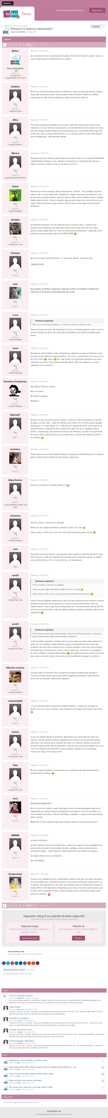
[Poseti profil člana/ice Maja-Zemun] (15, 489)
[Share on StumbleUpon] (33, 963)
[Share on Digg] (21, 963)
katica (15, 186)
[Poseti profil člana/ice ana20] (15, 584)
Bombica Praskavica (15, 381)
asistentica (34, 264)
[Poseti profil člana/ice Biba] (15, 129)
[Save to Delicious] (25, 963)
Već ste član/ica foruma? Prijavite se (70, 10)
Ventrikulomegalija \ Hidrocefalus (21, 1041)
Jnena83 (19, 1020)
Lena (15, 315)
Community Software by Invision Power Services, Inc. (54, 1114)
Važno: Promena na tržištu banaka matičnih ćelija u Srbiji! (31, 1073)
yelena (15, 732)
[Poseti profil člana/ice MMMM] (15, 844)
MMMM (15, 835)
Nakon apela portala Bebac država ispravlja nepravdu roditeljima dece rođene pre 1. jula (42, 1067)
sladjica (15, 86)
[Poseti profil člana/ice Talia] (15, 774)
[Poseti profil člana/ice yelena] (15, 741)
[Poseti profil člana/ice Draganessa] (15, 883)
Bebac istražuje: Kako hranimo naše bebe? (25, 1080)
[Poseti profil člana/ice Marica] (15, 162)
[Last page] (35, 45)
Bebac (23, 31)
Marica (15, 153)
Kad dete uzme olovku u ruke (20, 1029)
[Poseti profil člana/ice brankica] (15, 458)
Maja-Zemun (15, 480)
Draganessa (15, 874)
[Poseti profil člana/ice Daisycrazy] (6, 1008)
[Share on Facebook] (4, 963)
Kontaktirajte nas (54, 1111)
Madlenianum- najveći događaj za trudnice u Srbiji (28, 1060)
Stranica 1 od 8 (45, 45)
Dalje (29, 45)
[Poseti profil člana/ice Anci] (15, 807)
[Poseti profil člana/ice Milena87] (15, 424)
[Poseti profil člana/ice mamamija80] (15, 710)
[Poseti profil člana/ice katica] (15, 195)
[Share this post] (104, 50)
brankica (15, 449)
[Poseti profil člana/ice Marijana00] (6, 997)
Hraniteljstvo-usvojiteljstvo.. (19, 1018)
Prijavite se (78, 938)
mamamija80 (15, 701)
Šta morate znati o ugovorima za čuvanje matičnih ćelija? (31, 1087)
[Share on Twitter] (8, 963)
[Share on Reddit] (29, 963)
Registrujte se (97, 10)
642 (16, 71)
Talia (15, 765)
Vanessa (15, 253)
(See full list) (18, 1097)
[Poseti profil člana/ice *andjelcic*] (6, 1031)
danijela (15, 219)
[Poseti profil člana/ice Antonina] (15, 525)
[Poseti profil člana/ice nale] (15, 293)
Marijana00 (20, 998)
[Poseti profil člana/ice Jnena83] (6, 1019)
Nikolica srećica (15, 667)
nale (15, 284)
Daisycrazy (20, 1009)
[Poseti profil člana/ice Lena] (15, 324)
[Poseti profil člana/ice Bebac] (5, 30)
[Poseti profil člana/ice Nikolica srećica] (15, 676)
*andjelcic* (20, 1032)
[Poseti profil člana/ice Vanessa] (15, 262)
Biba (15, 120)
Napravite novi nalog (29, 938)
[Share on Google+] (12, 963)
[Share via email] (37, 963)
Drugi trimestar (14, 1007)
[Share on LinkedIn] (16, 963)
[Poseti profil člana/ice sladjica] (15, 95)
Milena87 (15, 414)
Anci (15, 798)
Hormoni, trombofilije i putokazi (21, 995)
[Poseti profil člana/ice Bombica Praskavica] (15, 390)
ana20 (15, 575)
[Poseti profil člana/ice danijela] (15, 228)
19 (16, 335)
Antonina (15, 515)
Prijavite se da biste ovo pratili (15, 25)
